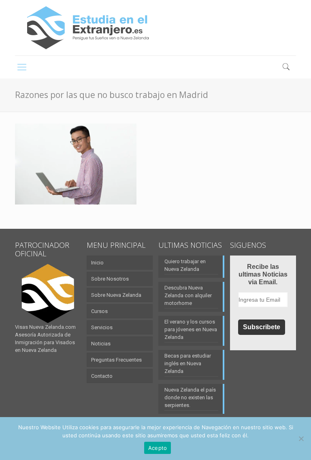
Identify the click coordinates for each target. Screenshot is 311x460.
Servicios (102, 327)
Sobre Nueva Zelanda (116, 295)
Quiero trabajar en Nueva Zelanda (185, 265)
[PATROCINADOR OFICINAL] (48, 293)
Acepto (157, 448)
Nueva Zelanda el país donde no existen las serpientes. (190, 397)
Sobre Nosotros (110, 279)
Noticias (101, 344)
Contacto (102, 376)
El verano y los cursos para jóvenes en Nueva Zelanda (190, 329)
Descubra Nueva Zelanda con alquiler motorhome (188, 295)
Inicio (97, 263)
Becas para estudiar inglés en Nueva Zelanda (187, 363)
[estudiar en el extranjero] (88, 27)
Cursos (99, 311)
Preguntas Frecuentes (116, 360)
